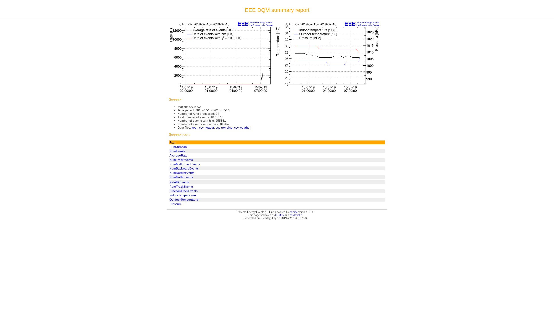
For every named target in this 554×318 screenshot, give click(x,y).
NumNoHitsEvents (181, 172)
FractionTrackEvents (183, 191)
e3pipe (294, 212)
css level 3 (296, 215)
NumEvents (177, 151)
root (194, 127)
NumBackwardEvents (184, 168)
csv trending (224, 127)
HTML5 (279, 215)
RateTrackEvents (181, 186)
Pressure (175, 204)
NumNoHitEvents (181, 177)
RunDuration (178, 147)
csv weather (242, 127)
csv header (206, 127)
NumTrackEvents (181, 159)
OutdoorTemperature (183, 199)
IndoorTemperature (182, 195)
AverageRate (178, 155)
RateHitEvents (179, 182)
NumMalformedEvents (184, 164)
